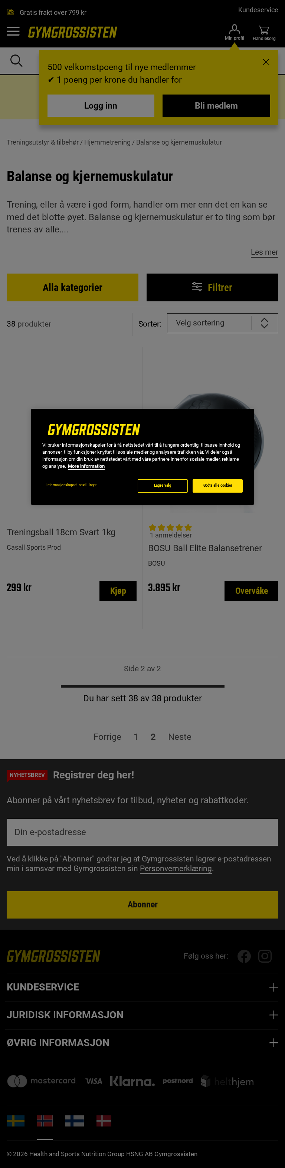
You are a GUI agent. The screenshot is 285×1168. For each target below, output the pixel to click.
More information (86, 466)
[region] (142, 457)
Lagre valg (162, 485)
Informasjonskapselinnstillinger (71, 485)
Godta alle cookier (217, 485)
